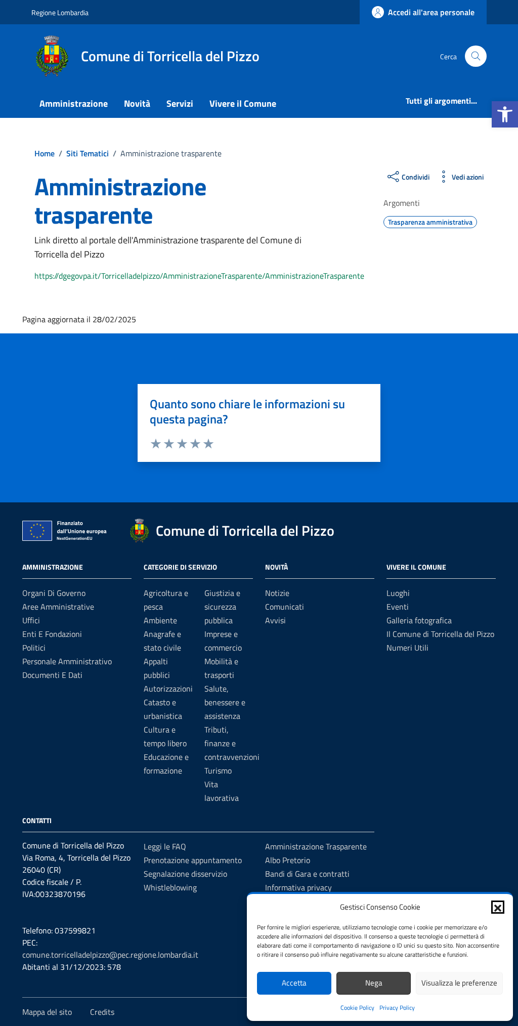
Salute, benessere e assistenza (224, 702)
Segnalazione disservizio (185, 874)
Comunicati (284, 607)
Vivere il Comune (242, 103)
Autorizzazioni (168, 688)
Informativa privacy (298, 887)
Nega (373, 983)
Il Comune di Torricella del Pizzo (440, 634)
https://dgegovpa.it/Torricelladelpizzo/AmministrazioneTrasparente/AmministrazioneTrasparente (199, 276)
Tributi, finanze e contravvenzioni (232, 743)
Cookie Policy (357, 1007)
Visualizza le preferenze (459, 983)
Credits (102, 1012)
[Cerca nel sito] (476, 56)
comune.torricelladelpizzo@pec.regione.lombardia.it (110, 955)
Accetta (294, 983)
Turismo (218, 770)
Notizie (277, 593)
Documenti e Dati (52, 675)
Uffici (31, 620)
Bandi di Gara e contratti (307, 874)
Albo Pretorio (287, 860)
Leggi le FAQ (165, 846)
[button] (505, 114)
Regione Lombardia (60, 12)
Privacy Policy (397, 1007)
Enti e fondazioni (52, 634)
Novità (137, 103)
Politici (34, 648)
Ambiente (160, 620)
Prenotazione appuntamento (193, 860)
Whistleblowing (170, 887)
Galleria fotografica (419, 620)
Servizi (179, 103)
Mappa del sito (47, 1012)
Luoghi (398, 593)
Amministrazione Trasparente (316, 846)
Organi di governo (53, 593)
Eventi (397, 607)
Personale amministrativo (67, 661)
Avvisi (275, 620)
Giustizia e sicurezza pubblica (222, 606)
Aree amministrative (58, 607)
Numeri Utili (407, 648)
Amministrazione (73, 103)
